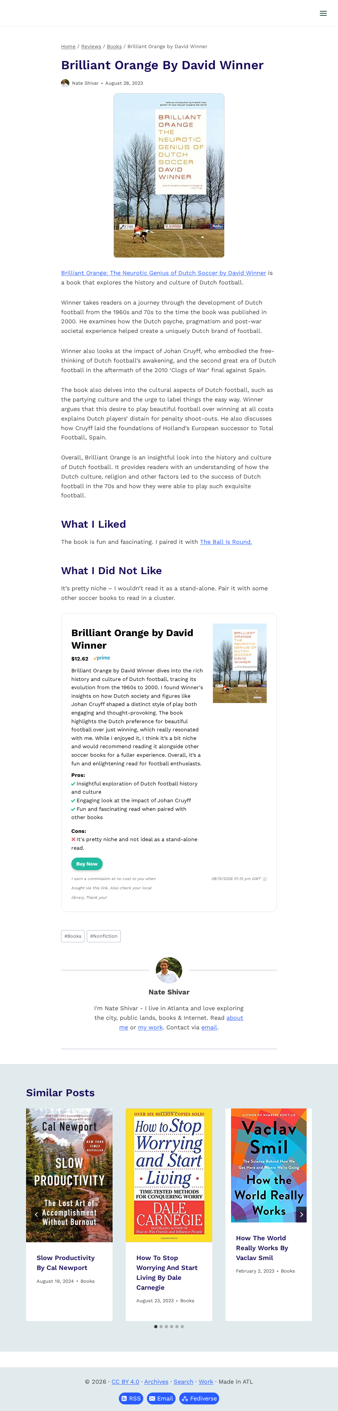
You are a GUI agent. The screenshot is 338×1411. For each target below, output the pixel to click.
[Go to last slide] (36, 1214)
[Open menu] (323, 13)
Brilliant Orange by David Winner (132, 639)
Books (73, 936)
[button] (161, 1398)
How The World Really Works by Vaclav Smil (262, 1248)
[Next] (301, 1214)
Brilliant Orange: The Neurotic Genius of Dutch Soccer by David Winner (163, 272)
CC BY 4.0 (125, 1381)
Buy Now (87, 864)
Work (206, 1381)
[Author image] (65, 83)
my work (150, 1027)
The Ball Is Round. (226, 541)
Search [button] (183, 1381)
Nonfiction (104, 936)
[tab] (155, 1326)
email (209, 1027)
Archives (156, 1381)
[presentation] (69, 1175)
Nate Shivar (85, 83)
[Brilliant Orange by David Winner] (240, 702)
